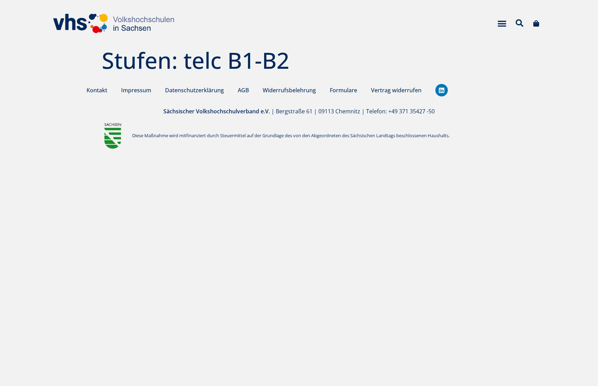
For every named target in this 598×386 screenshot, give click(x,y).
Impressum (136, 90)
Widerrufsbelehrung (289, 90)
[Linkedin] (441, 90)
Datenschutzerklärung (194, 90)
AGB (243, 90)
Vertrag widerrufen (396, 90)
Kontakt (97, 90)
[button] (502, 23)
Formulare (343, 90)
